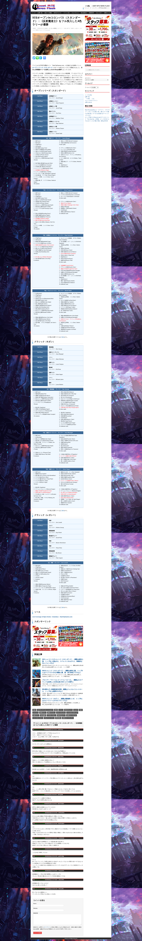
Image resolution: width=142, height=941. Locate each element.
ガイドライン (47, 927)
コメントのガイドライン (91, 100)
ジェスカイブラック (72, 712)
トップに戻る (88, 95)
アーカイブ (88, 87)
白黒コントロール (71, 715)
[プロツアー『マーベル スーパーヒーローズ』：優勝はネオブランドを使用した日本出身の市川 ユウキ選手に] (36, 686)
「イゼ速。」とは (89, 98)
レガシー (77, 28)
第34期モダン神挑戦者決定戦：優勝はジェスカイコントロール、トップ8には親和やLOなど (62, 690)
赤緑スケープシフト (68, 718)
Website (35, 908)
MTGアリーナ (57, 12)
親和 (56, 710)
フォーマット (75, 12)
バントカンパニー (37, 718)
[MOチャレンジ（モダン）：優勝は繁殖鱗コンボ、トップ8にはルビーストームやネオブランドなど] (36, 705)
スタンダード (67, 28)
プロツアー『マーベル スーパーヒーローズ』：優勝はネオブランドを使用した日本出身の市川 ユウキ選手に (62, 681)
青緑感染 (58, 718)
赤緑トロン (43, 712)
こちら (62, 337)
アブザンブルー (51, 715)
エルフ (75, 710)
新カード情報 (48, 12)
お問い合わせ (88, 102)
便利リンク (107, 12)
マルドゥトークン (49, 718)
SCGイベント (39, 30)
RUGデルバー (68, 710)
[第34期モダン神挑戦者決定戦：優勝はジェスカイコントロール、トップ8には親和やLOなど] (36, 695)
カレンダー (99, 12)
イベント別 (66, 12)
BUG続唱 (43, 715)
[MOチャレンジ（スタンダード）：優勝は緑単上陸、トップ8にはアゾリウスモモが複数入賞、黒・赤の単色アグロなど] (36, 677)
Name (34, 903)
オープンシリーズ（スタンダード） (42, 67)
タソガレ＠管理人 (53, 28)
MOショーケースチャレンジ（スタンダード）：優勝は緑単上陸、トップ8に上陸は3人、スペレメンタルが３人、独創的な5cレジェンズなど (62, 661)
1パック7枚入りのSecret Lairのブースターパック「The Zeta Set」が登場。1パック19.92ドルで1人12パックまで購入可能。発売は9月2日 (97, 119)
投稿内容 (35, 913)
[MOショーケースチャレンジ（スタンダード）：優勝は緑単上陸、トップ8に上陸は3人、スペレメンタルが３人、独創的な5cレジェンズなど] (36, 665)
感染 (81, 710)
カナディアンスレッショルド (45, 710)
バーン (61, 710)
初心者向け (84, 12)
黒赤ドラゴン (51, 712)
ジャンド (35, 712)
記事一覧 (40, 12)
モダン (72, 28)
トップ (33, 12)
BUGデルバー (61, 715)
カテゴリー (88, 78)
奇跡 (34, 710)
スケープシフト (61, 712)
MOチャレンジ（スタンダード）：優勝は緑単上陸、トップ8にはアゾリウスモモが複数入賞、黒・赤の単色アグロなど (62, 671)
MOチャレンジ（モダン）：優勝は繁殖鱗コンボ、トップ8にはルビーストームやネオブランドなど (62, 699)
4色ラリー (35, 715)
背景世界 (91, 12)
